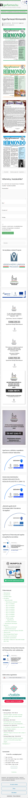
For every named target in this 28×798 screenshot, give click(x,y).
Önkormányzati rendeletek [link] (11, 602)
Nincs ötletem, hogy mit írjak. (12, 764)
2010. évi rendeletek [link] (10, 616)
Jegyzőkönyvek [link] (10, 619)
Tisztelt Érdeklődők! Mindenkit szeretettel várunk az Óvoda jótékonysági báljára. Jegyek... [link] (13, 740)
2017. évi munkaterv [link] (10, 605)
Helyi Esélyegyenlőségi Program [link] (11, 634)
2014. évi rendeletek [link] (10, 609)
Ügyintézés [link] (6, 625)
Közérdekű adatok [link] (7, 596)
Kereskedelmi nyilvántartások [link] (10, 637)
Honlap (3, 217)
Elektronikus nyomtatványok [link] (11, 627)
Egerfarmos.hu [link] (10, 4)
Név (3, 203)
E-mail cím (5, 210)
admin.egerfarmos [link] (7, 23)
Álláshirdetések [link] (7, 593)
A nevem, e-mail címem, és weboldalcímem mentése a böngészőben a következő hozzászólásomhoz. (12, 228)
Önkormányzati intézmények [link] (11, 623)
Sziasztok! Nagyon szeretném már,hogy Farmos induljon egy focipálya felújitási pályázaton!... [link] (13, 716)
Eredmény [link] (14, 772)
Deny (14, 788)
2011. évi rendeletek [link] (10, 614)
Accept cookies (14, 784)
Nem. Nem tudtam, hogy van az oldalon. (14, 759)
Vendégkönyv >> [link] (6, 743)
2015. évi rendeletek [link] (10, 607)
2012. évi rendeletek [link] (10, 612)
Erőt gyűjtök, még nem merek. (12, 762)
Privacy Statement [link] (16, 796)
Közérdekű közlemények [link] (11, 621)
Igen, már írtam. (9, 757)
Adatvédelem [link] (9, 796)
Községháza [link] (6, 598)
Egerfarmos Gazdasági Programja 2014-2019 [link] (13, 630)
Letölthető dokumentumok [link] (10, 628)
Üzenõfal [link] (5, 172)
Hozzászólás (5, 188)
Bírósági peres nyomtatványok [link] (10, 636)
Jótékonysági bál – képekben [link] (17, 172)
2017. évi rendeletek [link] (10, 603)
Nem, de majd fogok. (10, 760)
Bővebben (14, 792)
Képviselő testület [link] (8, 600)
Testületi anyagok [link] (9, 618)
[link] (1, 5)
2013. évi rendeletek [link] (10, 610)
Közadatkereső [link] (7, 594)
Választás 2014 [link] (7, 632)
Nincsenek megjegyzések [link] (9, 24)
